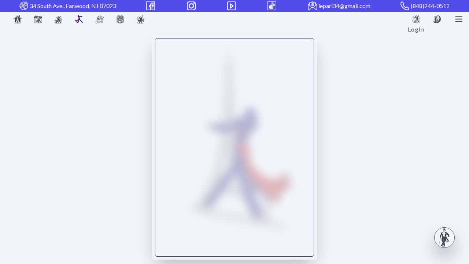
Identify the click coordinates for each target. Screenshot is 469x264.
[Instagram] (192, 5)
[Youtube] (232, 5)
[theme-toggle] (437, 19)
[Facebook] (151, 5)
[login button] (416, 19)
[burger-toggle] (459, 19)
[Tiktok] (272, 5)
